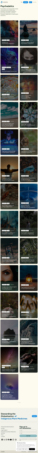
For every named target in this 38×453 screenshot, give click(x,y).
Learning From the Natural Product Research (28, 124)
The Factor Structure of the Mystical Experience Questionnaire (28, 342)
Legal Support (4, 430)
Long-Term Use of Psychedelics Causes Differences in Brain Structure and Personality (8, 396)
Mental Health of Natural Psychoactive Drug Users (27, 260)
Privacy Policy (24, 451)
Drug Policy (4, 67)
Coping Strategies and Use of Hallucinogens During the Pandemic (8, 125)
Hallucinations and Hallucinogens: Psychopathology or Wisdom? (26, 96)
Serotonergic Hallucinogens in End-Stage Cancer (9, 260)
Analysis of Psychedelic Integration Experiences (8, 97)
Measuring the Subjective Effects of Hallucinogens (8, 370)
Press (2, 434)
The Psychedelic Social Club (9, 71)
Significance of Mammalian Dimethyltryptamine (28, 151)
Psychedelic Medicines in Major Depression (8, 206)
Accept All (32, 449)
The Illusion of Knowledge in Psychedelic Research (8, 151)
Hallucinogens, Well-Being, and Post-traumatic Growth (28, 70)
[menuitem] (34, 2)
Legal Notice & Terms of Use (32, 451)
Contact (3, 436)
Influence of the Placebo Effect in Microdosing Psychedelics (28, 206)
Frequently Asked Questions (7, 426)
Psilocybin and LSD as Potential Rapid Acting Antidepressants (8, 179)
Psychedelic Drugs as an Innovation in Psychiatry (27, 233)
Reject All (26, 449)
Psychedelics (9, 67)
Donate (2, 428)
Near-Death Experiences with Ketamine (27, 369)
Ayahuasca (3, 365)
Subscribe (28, 435)
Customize (20, 449)
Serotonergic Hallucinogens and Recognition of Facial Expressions (9, 288)
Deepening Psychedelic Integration (8, 43)
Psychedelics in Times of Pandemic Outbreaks (8, 233)
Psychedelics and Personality (25, 315)
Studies (27, 67)
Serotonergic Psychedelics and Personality (9, 342)
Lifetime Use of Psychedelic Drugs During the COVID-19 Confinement (28, 179)
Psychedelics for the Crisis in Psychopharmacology (28, 287)
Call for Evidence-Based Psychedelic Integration (27, 43)
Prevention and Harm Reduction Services (8, 432)
